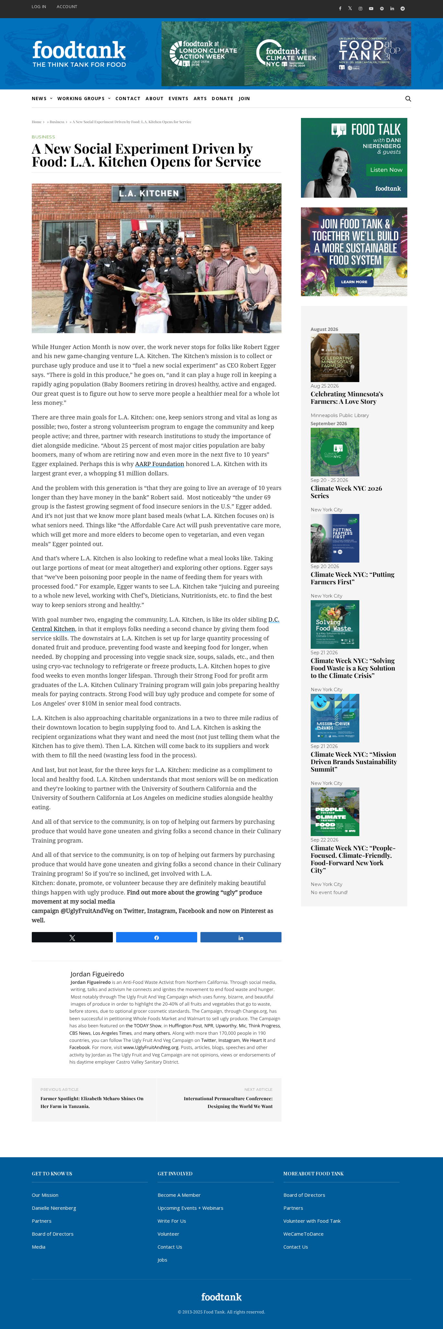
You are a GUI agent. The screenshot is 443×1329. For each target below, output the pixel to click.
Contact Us (170, 1246)
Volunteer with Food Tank (312, 1221)
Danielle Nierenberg (54, 1208)
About (155, 98)
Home (37, 121)
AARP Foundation (159, 464)
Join (244, 98)
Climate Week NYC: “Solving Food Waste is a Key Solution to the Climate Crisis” (353, 668)
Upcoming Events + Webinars (190, 1208)
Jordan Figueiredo (97, 974)
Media (38, 1246)
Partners (42, 1221)
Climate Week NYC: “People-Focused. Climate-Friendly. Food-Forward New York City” (353, 859)
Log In (39, 6)
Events (178, 98)
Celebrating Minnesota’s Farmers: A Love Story (347, 398)
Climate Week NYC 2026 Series (346, 492)
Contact (128, 98)
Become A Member (179, 1195)
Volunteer (168, 1233)
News (39, 98)
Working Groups (81, 98)
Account (67, 6)
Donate (222, 98)
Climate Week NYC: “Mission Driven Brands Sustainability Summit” (354, 762)
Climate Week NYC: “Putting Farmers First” (352, 578)
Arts (200, 98)
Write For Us (172, 1221)
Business (57, 121)
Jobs (162, 1259)
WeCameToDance (303, 1233)
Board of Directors (53, 1233)
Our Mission (45, 1195)
